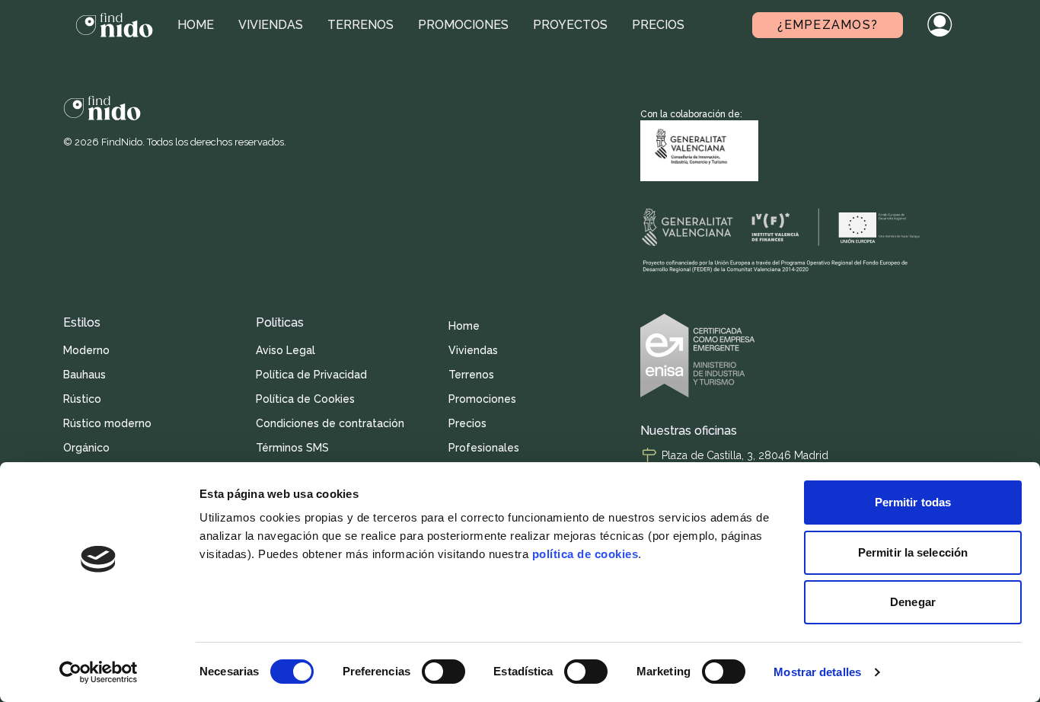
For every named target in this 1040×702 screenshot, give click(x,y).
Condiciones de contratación (330, 423)
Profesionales (483, 448)
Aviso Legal (285, 350)
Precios (658, 25)
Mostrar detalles (817, 671)
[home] (114, 25)
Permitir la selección (913, 552)
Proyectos (570, 25)
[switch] (443, 671)
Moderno (86, 350)
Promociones (463, 25)
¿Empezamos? (827, 25)
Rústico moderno (107, 423)
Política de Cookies (305, 399)
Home (195, 25)
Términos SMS (292, 448)
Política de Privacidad (311, 375)
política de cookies (585, 553)
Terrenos (360, 25)
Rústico (82, 399)
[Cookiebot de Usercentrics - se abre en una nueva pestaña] (98, 672)
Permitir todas (913, 502)
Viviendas (270, 25)
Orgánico (86, 448)
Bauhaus (84, 375)
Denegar (913, 601)
